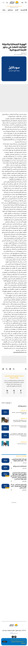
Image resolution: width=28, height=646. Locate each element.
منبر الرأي (7, 476)
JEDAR (11, 633)
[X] (14, 392)
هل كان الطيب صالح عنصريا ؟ (21, 443)
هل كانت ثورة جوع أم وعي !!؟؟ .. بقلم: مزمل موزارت (19, 460)
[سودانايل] (14, 2)
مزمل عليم (24, 462)
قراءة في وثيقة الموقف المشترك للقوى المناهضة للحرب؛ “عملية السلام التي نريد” (19, 421)
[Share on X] (13, 369)
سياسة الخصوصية (19, 642)
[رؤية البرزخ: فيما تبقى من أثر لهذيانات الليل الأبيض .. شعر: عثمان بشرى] (5, 486)
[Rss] (13, 637)
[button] (4, 641)
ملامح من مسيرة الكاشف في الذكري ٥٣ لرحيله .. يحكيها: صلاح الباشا (18, 426)
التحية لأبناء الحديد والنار (19, 466)
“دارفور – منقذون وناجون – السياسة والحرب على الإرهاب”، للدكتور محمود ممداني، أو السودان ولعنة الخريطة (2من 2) (18, 435)
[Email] (10, 369)
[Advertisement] (14, 26)
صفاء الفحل (24, 468)
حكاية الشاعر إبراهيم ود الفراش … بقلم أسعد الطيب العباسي (19, 413)
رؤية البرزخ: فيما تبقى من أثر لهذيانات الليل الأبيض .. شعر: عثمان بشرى (18, 486)
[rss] (7, 392)
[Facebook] (20, 392)
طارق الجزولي (24, 481)
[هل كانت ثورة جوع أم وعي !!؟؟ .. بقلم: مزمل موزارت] (5, 460)
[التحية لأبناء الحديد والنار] (5, 467)
